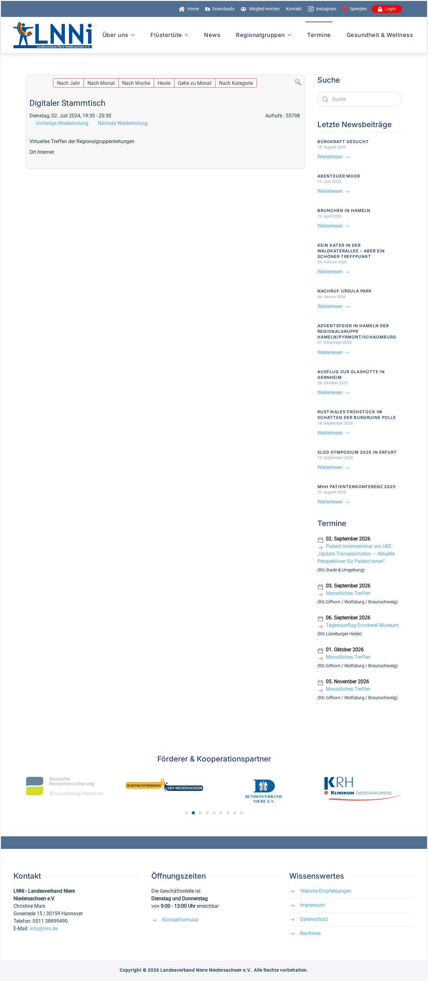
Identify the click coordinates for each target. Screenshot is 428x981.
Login (390, 8)
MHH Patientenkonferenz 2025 (356, 486)
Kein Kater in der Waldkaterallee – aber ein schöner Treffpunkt (351, 251)
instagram (326, 8)
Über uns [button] (115, 35)
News (212, 35)
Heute (164, 83)
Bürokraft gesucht (343, 141)
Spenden (358, 8)
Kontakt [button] (294, 8)
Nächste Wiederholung (123, 123)
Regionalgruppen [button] (260, 35)
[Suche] (298, 82)
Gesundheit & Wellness (380, 35)
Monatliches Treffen (348, 593)
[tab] (186, 812)
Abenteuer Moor (338, 175)
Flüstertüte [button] (166, 35)
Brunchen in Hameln (343, 210)
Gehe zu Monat (194, 83)
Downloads (223, 8)
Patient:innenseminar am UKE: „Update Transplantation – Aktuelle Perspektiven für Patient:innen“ (356, 553)
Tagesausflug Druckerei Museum (362, 625)
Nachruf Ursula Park (344, 290)
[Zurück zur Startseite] (52, 35)
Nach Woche (136, 83)
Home (193, 8)
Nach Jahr (68, 83)
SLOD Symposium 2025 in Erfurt (357, 452)
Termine (319, 35)
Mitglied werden (264, 8)
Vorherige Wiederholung (62, 123)
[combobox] (359, 99)
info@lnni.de (44, 929)
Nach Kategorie (236, 83)
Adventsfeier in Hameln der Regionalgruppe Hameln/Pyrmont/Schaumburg (356, 331)
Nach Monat (101, 83)
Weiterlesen (330, 157)
